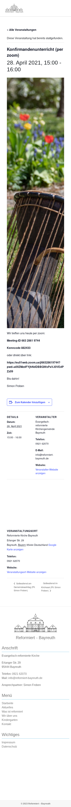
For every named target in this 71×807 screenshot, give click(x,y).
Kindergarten (10, 719)
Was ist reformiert (12, 711)
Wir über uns (9, 715)
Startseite (7, 703)
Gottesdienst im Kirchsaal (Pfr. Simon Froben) (51, 587)
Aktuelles (7, 707)
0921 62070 (19, 673)
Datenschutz (9, 746)
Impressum (8, 742)
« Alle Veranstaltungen (21, 30)
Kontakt (6, 724)
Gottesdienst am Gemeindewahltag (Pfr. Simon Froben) (24, 587)
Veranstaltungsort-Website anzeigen (26, 572)
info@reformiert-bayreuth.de (25, 678)
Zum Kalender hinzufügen (30, 402)
